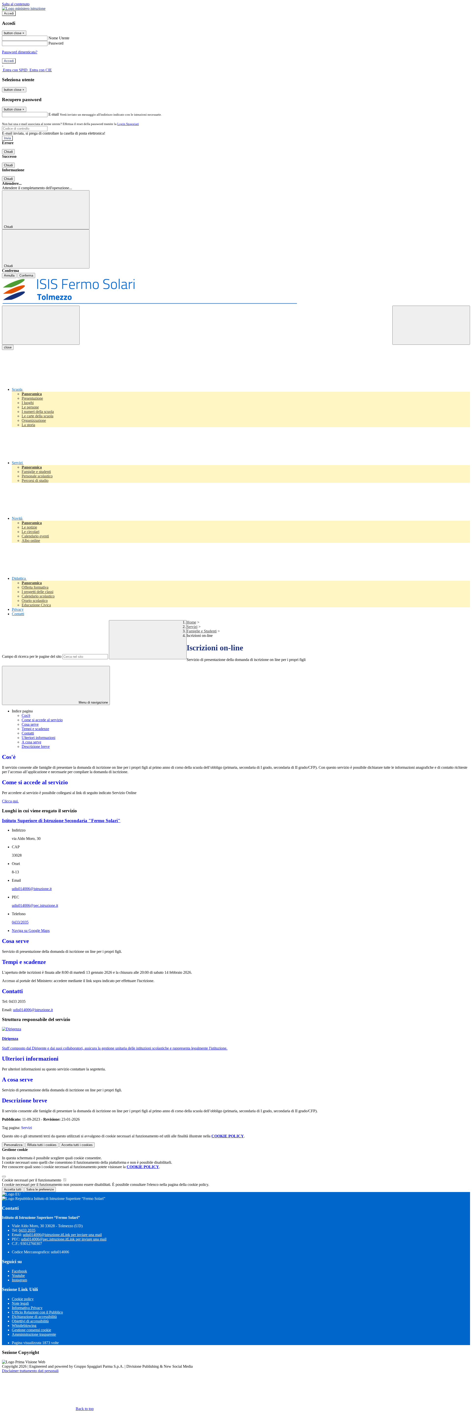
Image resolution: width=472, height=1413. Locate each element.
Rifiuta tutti (42, 1145)
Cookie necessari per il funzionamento (32, 1180)
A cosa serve (31, 742)
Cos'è (26, 715)
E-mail (53, 114)
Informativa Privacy (27, 1308)
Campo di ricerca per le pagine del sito (31, 656)
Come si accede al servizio (42, 720)
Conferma (26, 275)
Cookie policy (23, 1299)
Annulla (9, 275)
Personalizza (13, 1145)
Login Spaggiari (128, 124)
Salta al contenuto (16, 4)
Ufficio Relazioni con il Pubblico (37, 1312)
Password (55, 43)
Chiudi (8, 152)
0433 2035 (27, 1230)
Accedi (9, 13)
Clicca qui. (10, 801)
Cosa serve (30, 724)
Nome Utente (58, 38)
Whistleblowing (24, 1325)
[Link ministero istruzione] (23, 8)
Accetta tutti (77, 1145)
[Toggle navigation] (41, 325)
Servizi (192, 627)
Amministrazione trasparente (34, 1334)
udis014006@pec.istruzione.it (35, 905)
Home (191, 622)
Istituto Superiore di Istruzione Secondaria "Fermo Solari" (61, 820)
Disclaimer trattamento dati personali (30, 1371)
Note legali (20, 1303)
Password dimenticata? (19, 52)
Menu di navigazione (93, 702)
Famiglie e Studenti (202, 631)
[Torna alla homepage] (236, 292)
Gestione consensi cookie (31, 1330)
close (8, 347)
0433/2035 (20, 922)
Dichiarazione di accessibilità (34, 1317)
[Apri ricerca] (431, 325)
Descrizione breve (36, 746)
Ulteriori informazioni (38, 738)
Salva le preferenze (40, 1189)
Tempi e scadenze (35, 729)
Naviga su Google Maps (31, 930)
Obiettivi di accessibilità (30, 1321)
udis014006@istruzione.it (32, 889)
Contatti (28, 733)
